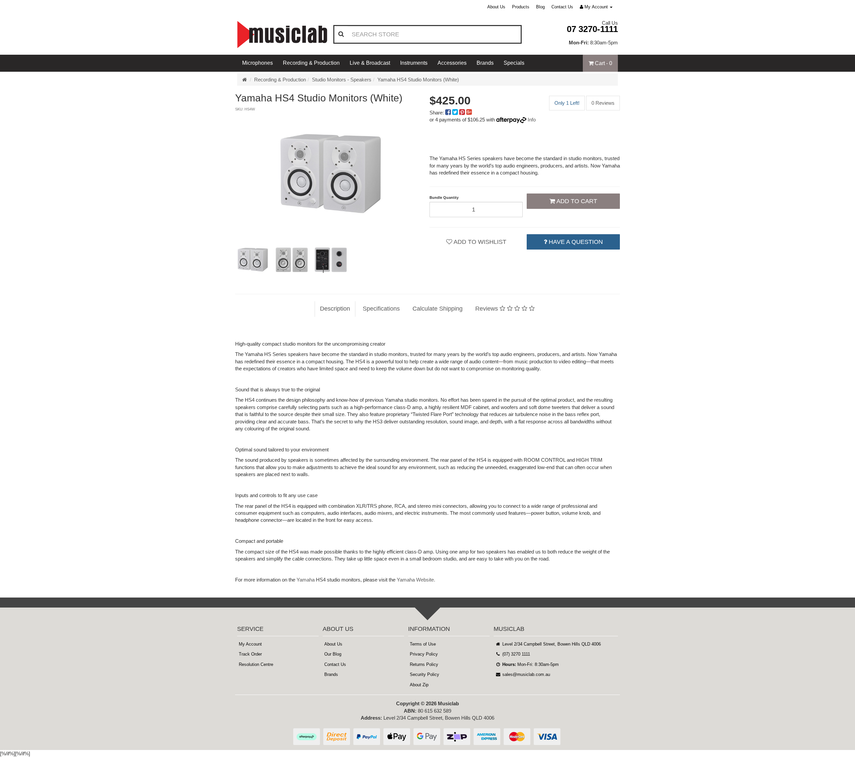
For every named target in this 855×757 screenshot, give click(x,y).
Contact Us (562, 6)
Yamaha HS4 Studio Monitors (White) (418, 79)
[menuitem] (448, 112)
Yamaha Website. (416, 580)
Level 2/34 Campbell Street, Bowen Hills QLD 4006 (551, 644)
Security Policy (424, 674)
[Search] (341, 34)
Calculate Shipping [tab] (437, 308)
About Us (496, 6)
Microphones (257, 63)
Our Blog (332, 654)
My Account (250, 644)
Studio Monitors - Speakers (341, 79)
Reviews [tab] (487, 308)
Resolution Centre (256, 664)
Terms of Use (423, 644)
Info (532, 119)
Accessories (452, 63)
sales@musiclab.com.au (525, 674)
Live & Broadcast (370, 63)
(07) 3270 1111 (515, 654)
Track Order (250, 654)
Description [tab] (335, 308)
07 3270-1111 (592, 29)
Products (520, 6)
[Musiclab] (282, 34)
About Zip (419, 684)
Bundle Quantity (444, 198)
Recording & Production (311, 63)
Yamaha (306, 580)
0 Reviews (603, 103)
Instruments (414, 63)
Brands (485, 63)
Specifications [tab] (381, 308)
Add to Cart (576, 201)
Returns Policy (424, 664)
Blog (540, 6)
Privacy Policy (424, 654)
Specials (514, 63)
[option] (330, 173)
